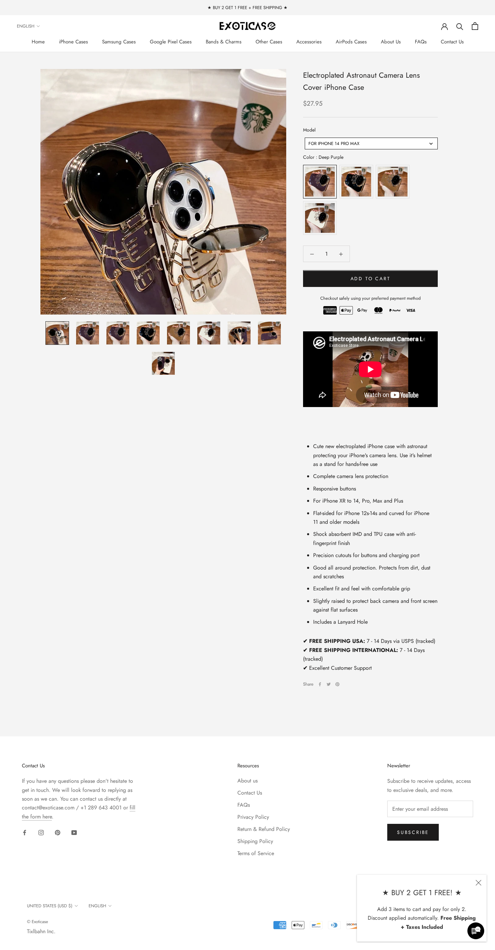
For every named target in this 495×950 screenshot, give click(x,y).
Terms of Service (255, 853)
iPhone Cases (73, 41)
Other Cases (269, 41)
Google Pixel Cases (171, 41)
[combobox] (371, 144)
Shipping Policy (255, 841)
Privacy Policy (253, 817)
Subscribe (413, 832)
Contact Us (452, 41)
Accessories (309, 41)
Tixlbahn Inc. (41, 931)
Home (38, 41)
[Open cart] (475, 26)
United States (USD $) (49, 906)
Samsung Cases (119, 41)
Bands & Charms (223, 41)
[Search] (459, 26)
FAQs (421, 41)
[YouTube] (74, 832)
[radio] (320, 182)
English (25, 26)
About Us (391, 41)
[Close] (478, 883)
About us (247, 780)
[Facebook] (320, 684)
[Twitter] (329, 684)
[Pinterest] (337, 684)
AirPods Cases (351, 41)
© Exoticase (37, 921)
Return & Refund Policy (263, 829)
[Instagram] (41, 832)
